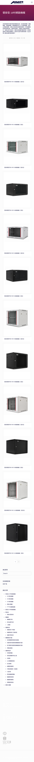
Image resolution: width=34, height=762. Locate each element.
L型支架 (9, 671)
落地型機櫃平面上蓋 (12, 655)
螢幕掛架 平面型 (11, 629)
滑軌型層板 (9, 648)
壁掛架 (7, 612)
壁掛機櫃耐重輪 (11, 674)
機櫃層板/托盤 (8, 637)
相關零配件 (8, 650)
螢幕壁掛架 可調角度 (12, 632)
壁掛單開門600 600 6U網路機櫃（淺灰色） (14, 253)
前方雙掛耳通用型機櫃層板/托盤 (14, 645)
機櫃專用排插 (10, 677)
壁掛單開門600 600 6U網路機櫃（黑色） (14, 296)
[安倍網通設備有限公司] (17, 2)
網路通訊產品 (10, 682)
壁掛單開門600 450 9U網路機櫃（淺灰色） (14, 339)
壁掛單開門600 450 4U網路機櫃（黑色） (14, 124)
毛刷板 (8, 658)
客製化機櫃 (8, 685)
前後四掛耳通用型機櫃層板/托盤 (14, 642)
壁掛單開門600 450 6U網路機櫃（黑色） (14, 210)
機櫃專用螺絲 (10, 679)
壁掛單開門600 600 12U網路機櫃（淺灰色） (14, 510)
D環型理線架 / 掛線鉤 (12, 669)
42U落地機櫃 (10, 596)
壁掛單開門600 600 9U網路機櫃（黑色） (14, 467)
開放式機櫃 (9, 604)
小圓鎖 (8, 624)
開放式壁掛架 (10, 614)
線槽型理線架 (10, 666)
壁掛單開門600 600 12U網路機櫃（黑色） (14, 553)
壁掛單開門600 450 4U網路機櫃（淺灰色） (14, 81)
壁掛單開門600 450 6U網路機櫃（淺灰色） (14, 167)
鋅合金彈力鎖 (10, 622)
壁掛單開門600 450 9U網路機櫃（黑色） (14, 381)
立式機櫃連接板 (11, 661)
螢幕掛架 (7, 627)
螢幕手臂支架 (10, 635)
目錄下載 (5, 584)
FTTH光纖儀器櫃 (11, 607)
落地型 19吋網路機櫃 (10, 594)
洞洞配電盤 (9, 653)
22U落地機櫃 (10, 601)
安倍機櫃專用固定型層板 (13, 640)
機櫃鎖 (7, 617)
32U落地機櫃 (10, 599)
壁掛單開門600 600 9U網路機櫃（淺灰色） (14, 424)
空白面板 (9, 663)
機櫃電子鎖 (9, 619)
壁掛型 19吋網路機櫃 (10, 609)
